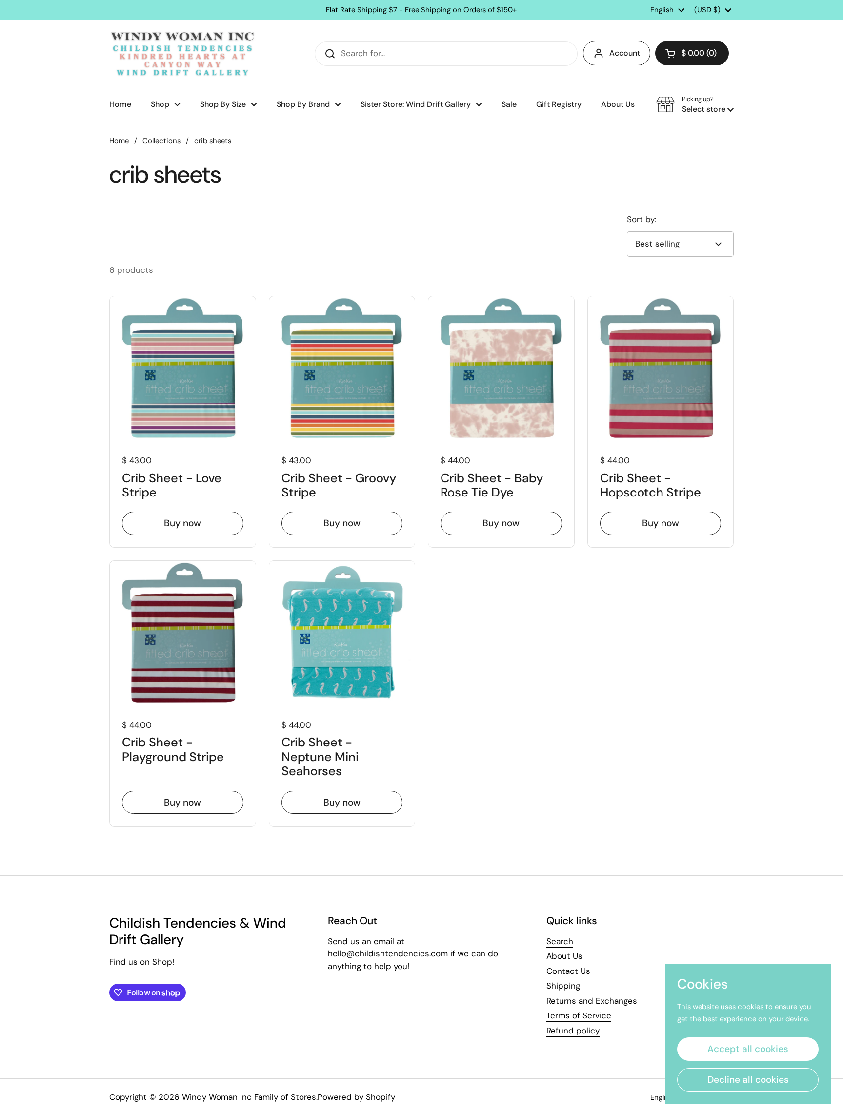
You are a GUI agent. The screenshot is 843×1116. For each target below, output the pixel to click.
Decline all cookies (748, 1080)
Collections (161, 140)
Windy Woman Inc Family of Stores (249, 1097)
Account (624, 53)
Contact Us (568, 971)
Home (119, 140)
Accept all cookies (747, 1049)
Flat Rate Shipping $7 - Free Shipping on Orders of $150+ (421, 10)
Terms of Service (578, 1015)
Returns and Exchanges (591, 1000)
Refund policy (573, 1030)
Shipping (563, 985)
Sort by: (641, 219)
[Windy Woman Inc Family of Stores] (182, 53)
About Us (564, 956)
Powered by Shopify (356, 1097)
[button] (692, 53)
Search (559, 941)
